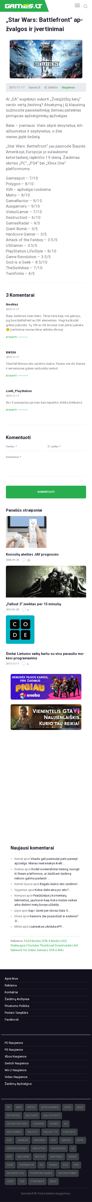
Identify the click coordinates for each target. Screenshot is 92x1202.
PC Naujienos (14, 1043)
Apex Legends (50, 1107)
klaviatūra (58, 1148)
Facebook (12, 1019)
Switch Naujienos (17, 1063)
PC (41, 1165)
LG (72, 1148)
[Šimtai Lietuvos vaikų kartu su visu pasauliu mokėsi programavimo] (46, 631)
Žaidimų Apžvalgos (18, 1084)
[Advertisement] (46, 795)
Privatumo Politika (17, 1006)
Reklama (11, 985)
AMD (18, 1107)
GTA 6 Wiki (56, 950)
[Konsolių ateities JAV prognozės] (46, 532)
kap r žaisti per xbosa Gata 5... (49, 910)
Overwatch (26, 1165)
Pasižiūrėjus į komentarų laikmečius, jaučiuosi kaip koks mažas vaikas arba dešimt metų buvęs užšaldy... (45, 900)
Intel (80, 1140)
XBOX (53, 1181)
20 (28, 560)
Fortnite (69, 1132)
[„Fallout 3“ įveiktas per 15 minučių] (46, 581)
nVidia (73, 1156)
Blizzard (32, 1115)
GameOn (23, 1140)
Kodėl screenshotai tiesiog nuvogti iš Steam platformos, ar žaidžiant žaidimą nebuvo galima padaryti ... (47, 873)
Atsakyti (11, 337)
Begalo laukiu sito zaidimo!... (59, 884)
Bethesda (13, 1115)
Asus (67, 1107)
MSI (9, 1156)
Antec (31, 1107)
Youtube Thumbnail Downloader (49, 945)
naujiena (23, 1156)
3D (8, 1107)
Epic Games (14, 1132)
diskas (54, 1123)
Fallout (32, 1132)
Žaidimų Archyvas (17, 999)
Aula (80, 1107)
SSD (22, 1181)
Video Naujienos (16, 1077)
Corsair (38, 1123)
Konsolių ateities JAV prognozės (32, 554)
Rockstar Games (41, 1173)
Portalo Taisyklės (16, 1012)
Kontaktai (11, 992)
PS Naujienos (14, 1049)
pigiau (53, 1165)
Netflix (40, 1156)
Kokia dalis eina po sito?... (53, 890)
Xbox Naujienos (15, 1056)
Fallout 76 (50, 1132)
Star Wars (37, 1181)
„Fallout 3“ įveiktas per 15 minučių (33, 604)
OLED (10, 1165)
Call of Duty (51, 1115)
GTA (53, 1140)
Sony (10, 1181)
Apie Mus (11, 978)
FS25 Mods (32, 941)
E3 (65, 1123)
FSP (9, 1140)
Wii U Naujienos (16, 1070)
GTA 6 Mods (50, 941)
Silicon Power (67, 1173)
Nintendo (56, 1156)
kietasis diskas (17, 1148)
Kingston (39, 1148)
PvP (76, 1165)
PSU (65, 1165)
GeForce (39, 1140)
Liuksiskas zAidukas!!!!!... (46, 926)
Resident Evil (15, 1173)
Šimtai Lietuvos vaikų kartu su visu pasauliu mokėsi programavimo (45, 656)
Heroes (66, 1140)
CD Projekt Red (17, 1123)
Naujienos (68, 87)
